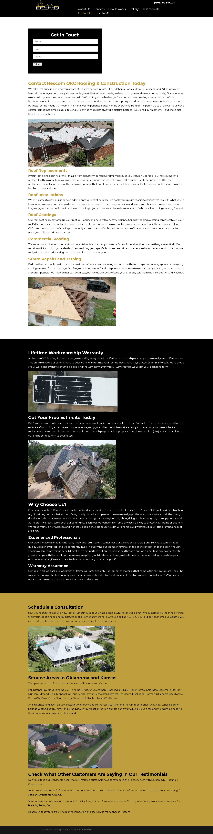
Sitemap (86, 829)
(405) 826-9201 (164, 2)
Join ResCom (104, 13)
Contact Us (85, 13)
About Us (84, 9)
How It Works (117, 9)
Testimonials (150, 9)
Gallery (134, 9)
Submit (37, 64)
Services (99, 9)
